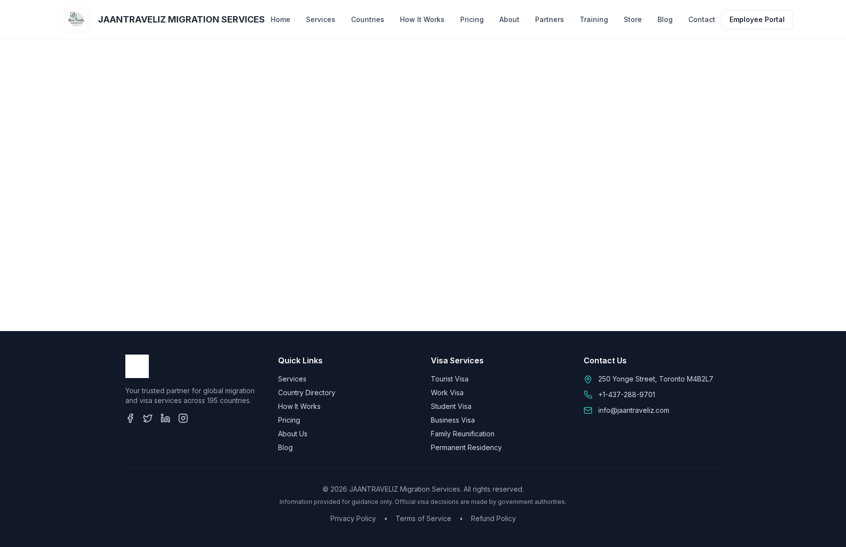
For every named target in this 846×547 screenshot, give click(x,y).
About (509, 19)
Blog (665, 19)
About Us (292, 433)
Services (320, 19)
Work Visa (447, 392)
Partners (549, 19)
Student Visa (451, 406)
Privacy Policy (353, 518)
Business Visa (453, 420)
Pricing (472, 19)
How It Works (422, 19)
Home (280, 19)
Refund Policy (493, 518)
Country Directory (306, 392)
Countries (367, 19)
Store (633, 19)
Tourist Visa (450, 379)
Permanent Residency (466, 447)
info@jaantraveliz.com (633, 410)
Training (594, 19)
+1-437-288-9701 (626, 394)
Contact (701, 19)
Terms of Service (423, 518)
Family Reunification (462, 433)
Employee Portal (757, 19)
